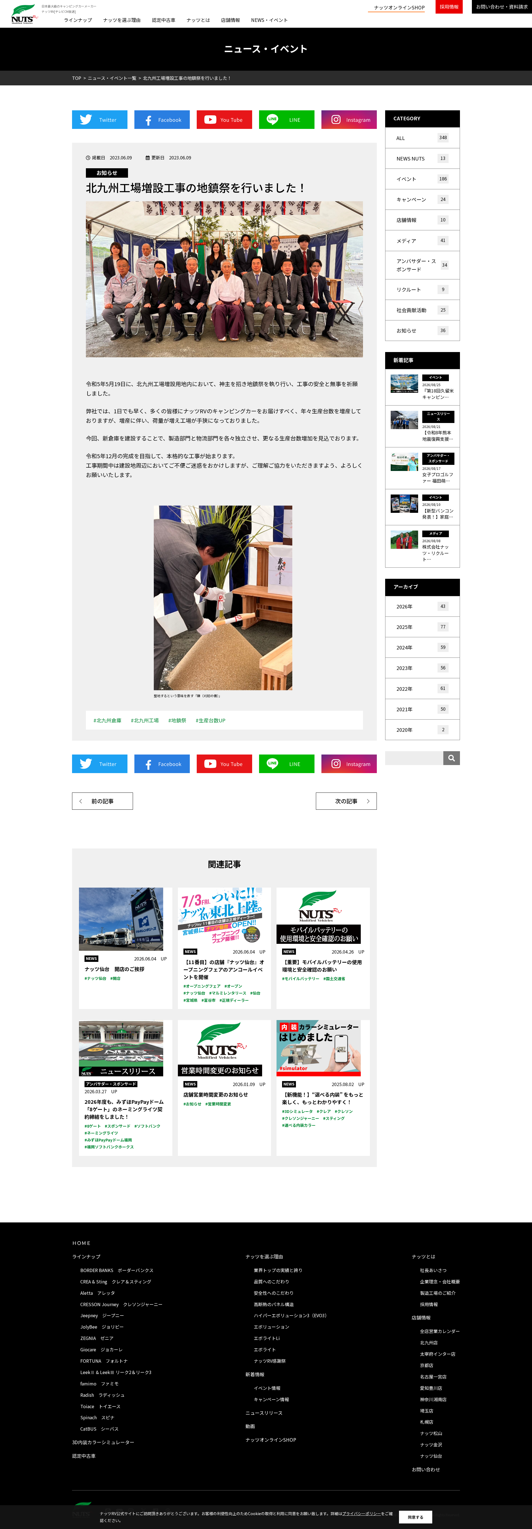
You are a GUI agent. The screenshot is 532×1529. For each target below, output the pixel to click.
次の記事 (346, 801)
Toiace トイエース (100, 1406)
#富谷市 (208, 1000)
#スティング (334, 1118)
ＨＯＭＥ (81, 1242)
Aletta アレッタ (97, 1293)
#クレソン (344, 1111)
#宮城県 (190, 1000)
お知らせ (106, 172)
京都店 (426, 1365)
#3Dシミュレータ (297, 1111)
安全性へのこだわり (274, 1293)
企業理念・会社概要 (440, 1281)
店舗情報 (230, 19)
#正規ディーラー (234, 1000)
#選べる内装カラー (299, 1125)
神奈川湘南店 (433, 1399)
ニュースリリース (264, 1412)
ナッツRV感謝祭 (270, 1360)
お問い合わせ (426, 1469)
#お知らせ (192, 1104)
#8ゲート (93, 1126)
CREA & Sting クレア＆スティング (115, 1281)
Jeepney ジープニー (102, 1315)
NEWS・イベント (269, 19)
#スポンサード (118, 1126)
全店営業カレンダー (440, 1331)
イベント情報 (267, 1388)
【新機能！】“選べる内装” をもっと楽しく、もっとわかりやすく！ (323, 1098)
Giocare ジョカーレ (101, 1349)
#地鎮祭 (177, 720)
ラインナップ (78, 19)
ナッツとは (198, 19)
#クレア (324, 1111)
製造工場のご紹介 (438, 1293)
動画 (250, 1426)
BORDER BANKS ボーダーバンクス (117, 1270)
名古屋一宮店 (433, 1376)
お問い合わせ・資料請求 (502, 6)
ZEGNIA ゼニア (97, 1338)
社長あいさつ (433, 1270)
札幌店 (426, 1421)
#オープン (233, 986)
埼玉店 (426, 1410)
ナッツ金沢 (431, 1444)
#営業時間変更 (218, 1104)
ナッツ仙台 (431, 1455)
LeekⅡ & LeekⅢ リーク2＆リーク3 (116, 1372)
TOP (76, 78)
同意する (415, 1517)
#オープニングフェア (202, 986)
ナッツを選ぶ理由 (122, 19)
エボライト (265, 1349)
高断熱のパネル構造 (274, 1304)
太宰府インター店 (438, 1353)
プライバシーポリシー (361, 1513)
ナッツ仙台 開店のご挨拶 (114, 968)
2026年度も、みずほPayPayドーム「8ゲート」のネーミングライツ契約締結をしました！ (124, 1109)
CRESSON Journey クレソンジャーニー (121, 1304)
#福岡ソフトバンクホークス (109, 1147)
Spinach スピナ (97, 1417)
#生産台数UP (211, 720)
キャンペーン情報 (271, 1399)
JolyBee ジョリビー (102, 1326)
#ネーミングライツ (101, 1133)
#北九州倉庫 (107, 720)
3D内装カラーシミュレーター (103, 1442)
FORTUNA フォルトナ (104, 1360)
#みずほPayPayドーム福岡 (108, 1140)
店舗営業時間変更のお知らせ (215, 1094)
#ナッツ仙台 (95, 978)
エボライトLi (267, 1338)
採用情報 (449, 6)
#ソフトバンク (147, 1126)
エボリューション (271, 1326)
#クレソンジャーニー (300, 1118)
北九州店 (429, 1342)
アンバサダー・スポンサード (111, 1084)
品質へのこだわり (271, 1281)
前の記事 (102, 801)
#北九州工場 (145, 720)
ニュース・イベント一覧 (112, 78)
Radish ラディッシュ (102, 1395)
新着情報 (254, 1374)
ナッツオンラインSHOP (399, 7)
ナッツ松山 (431, 1433)
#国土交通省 (334, 978)
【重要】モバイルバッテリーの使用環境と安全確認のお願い (322, 965)
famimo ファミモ (99, 1383)
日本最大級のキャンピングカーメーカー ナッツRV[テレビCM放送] (69, 9)
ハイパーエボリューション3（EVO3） (291, 1315)
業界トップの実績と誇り (278, 1270)
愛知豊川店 (431, 1388)
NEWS (91, 958)
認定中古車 (163, 19)
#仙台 (255, 993)
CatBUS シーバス (99, 1428)
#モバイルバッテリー (300, 978)
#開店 (115, 978)
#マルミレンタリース (227, 993)
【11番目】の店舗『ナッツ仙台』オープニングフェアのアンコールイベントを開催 (223, 969)
